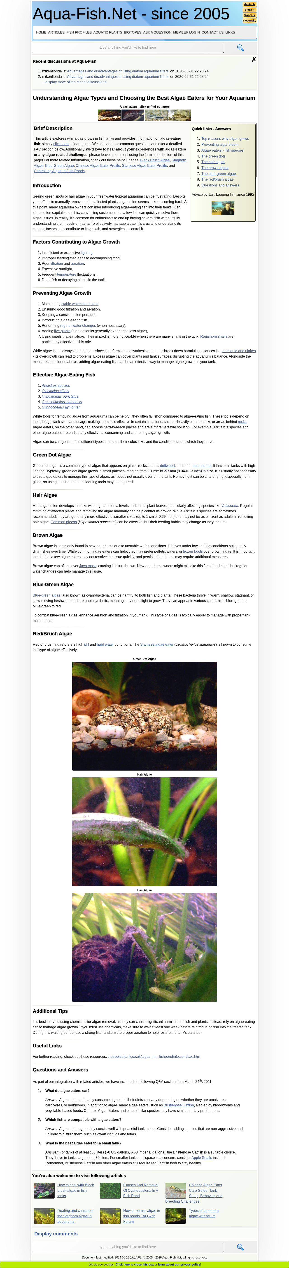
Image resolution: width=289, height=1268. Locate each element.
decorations (202, 466)
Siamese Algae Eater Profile (144, 165)
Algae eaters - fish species (222, 150)
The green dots (213, 156)
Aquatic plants (107, 32)
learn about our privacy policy (179, 1264)
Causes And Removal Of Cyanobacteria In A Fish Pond (140, 1190)
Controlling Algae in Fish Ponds (59, 171)
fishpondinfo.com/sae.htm (179, 1056)
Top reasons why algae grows (225, 139)
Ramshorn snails (213, 336)
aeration (77, 263)
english (249, 9)
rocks (242, 422)
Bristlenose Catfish (179, 1105)
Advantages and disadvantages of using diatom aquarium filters (117, 71)
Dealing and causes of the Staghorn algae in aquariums (75, 1216)
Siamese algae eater (156, 644)
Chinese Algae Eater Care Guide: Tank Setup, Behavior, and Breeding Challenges (193, 1193)
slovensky (249, 20)
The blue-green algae (218, 174)
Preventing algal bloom (219, 144)
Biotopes (132, 32)
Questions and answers (220, 185)
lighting (87, 253)
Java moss (87, 566)
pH (86, 644)
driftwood (167, 466)
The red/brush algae (217, 179)
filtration (56, 263)
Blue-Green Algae (59, 165)
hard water (105, 644)
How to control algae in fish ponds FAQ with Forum (141, 1216)
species (56, 385)
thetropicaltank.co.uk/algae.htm (132, 1056)
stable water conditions (79, 304)
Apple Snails (201, 1158)
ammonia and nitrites (239, 351)
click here (61, 144)
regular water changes (78, 325)
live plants (62, 331)
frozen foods (193, 551)
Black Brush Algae (155, 160)
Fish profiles (79, 32)
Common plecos (64, 522)
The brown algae (214, 168)
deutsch (249, 4)
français (249, 15)
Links (230, 32)
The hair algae (213, 162)
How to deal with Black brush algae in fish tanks (75, 1190)
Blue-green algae (47, 595)
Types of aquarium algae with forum (204, 1213)
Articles (56, 32)
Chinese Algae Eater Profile (98, 165)
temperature (66, 274)
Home (41, 32)
